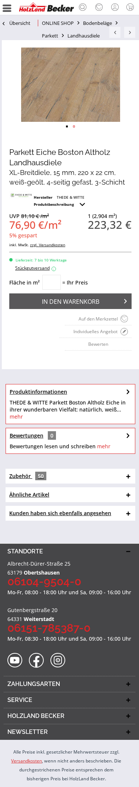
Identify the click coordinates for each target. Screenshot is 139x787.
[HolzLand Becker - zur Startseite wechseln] (46, 7)
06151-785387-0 (48, 627)
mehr (16, 416)
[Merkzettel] (99, 7)
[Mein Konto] (115, 7)
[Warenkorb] (131, 7)
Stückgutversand (34, 268)
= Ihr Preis (75, 282)
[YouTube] (17, 660)
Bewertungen (26, 435)
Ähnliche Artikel (29, 494)
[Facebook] (39, 660)
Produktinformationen (38, 391)
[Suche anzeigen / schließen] (82, 8)
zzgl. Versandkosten (47, 244)
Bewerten (98, 344)
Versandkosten (26, 761)
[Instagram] (60, 660)
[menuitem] (82, 7)
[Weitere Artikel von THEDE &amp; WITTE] (21, 195)
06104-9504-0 (44, 581)
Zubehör (26, 475)
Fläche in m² (24, 282)
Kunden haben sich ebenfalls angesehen (60, 513)
